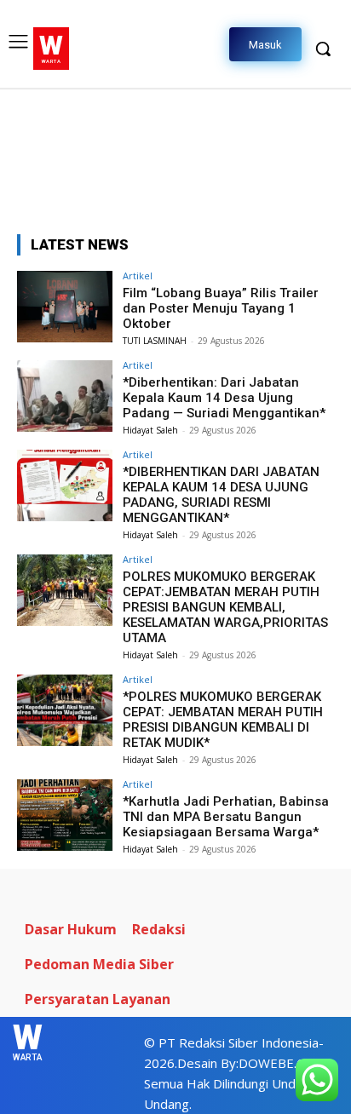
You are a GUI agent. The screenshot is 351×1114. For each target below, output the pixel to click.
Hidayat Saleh (150, 430)
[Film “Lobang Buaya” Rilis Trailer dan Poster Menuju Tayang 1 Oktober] (64, 306)
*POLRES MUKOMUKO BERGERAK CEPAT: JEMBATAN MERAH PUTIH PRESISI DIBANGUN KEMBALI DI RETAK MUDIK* (223, 719)
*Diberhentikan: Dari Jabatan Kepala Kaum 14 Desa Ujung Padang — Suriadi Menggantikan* (224, 398)
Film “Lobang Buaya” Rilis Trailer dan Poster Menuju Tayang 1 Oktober (221, 308)
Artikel (137, 275)
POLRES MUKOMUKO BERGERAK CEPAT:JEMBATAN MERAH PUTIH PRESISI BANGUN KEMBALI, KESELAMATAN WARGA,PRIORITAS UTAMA (225, 607)
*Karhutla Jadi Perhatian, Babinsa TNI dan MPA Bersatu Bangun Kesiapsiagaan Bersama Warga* (226, 817)
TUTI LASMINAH (155, 341)
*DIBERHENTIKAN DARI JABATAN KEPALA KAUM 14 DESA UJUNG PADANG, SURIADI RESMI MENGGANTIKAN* (221, 494)
